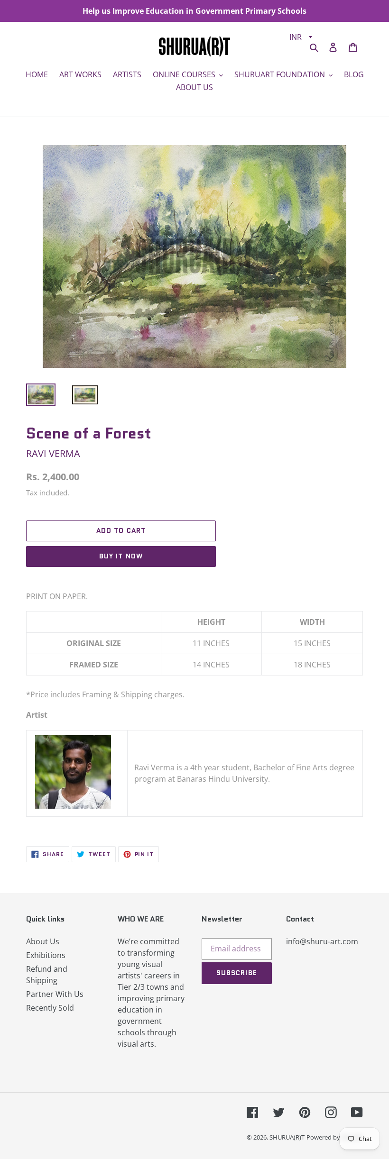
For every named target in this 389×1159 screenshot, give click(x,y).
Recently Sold (50, 1008)
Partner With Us (54, 994)
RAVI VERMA (53, 453)
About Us (42, 941)
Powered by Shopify (334, 1137)
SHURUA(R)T (287, 1137)
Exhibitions (45, 955)
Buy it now (121, 556)
